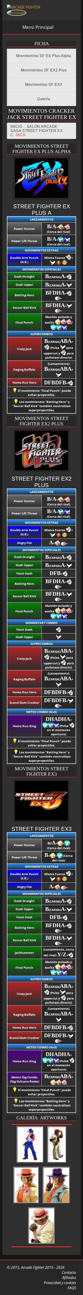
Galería (43, 99)
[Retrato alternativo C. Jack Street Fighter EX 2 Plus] (56, 1203)
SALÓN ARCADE (42, 127)
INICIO (16, 127)
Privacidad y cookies (59, 1282)
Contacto (68, 1272)
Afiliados (68, 1277)
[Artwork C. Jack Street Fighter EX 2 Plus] (57, 1162)
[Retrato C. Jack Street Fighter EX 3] (41, 1244)
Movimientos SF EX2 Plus (43, 70)
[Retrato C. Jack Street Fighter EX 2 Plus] (26, 1203)
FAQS (71, 1287)
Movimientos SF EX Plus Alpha (43, 56)
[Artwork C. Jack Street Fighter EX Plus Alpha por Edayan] (30, 1162)
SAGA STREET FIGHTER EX (36, 131)
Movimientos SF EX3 (43, 85)
